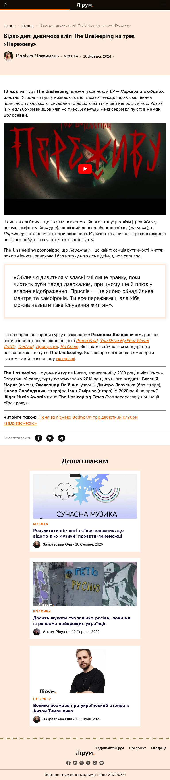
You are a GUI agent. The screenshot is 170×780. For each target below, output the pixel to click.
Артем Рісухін (55, 632)
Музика (71, 56)
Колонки (42, 611)
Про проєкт (137, 748)
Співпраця (158, 748)
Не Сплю (69, 347)
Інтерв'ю (42, 699)
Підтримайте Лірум (109, 748)
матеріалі (65, 359)
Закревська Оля (57, 544)
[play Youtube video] (85, 169)
